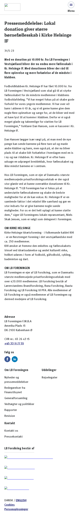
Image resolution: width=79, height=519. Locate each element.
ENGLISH (21, 500)
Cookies (9, 504)
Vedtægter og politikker (19, 404)
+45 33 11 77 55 (14, 343)
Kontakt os (11, 430)
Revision (9, 416)
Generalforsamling (15, 398)
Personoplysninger (16, 509)
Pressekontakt (13, 436)
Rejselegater (49, 377)
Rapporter (10, 410)
